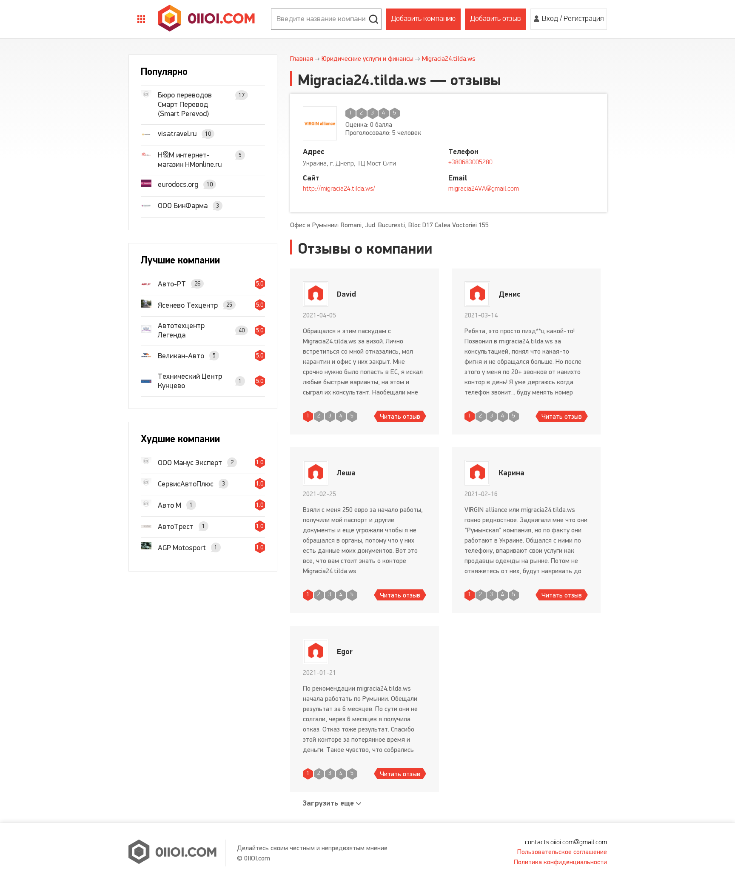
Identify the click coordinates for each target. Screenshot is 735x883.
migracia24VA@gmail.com (483, 189)
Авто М (169, 505)
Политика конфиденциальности (560, 862)
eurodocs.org (178, 184)
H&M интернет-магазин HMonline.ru (190, 159)
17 (242, 95)
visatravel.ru (177, 133)
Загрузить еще (328, 803)
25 (229, 305)
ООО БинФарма (183, 205)
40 (242, 330)
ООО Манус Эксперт (190, 462)
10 (208, 133)
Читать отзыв (400, 416)
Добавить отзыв (495, 19)
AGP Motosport (182, 547)
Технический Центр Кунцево (190, 380)
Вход (550, 19)
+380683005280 (470, 162)
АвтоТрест (176, 526)
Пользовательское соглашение (562, 852)
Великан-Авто (181, 355)
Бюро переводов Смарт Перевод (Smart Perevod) (185, 104)
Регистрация (584, 19)
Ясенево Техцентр (188, 305)
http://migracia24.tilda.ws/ (339, 189)
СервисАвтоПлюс (186, 484)
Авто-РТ (172, 284)
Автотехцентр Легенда (181, 330)
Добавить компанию (423, 19)
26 (197, 283)
